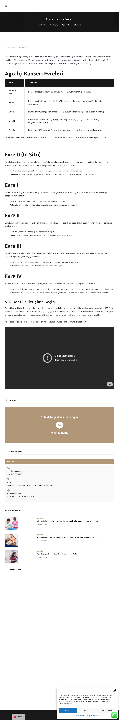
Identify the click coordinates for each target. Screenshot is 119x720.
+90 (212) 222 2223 (14, 474)
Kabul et (68, 710)
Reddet (87, 710)
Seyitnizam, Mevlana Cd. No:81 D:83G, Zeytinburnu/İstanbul (29, 485)
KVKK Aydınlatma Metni (92, 716)
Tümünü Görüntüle (16, 570)
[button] (114, 690)
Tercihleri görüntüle (106, 710)
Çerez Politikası (79, 716)
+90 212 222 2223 (59, 432)
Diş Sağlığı (22, 47)
